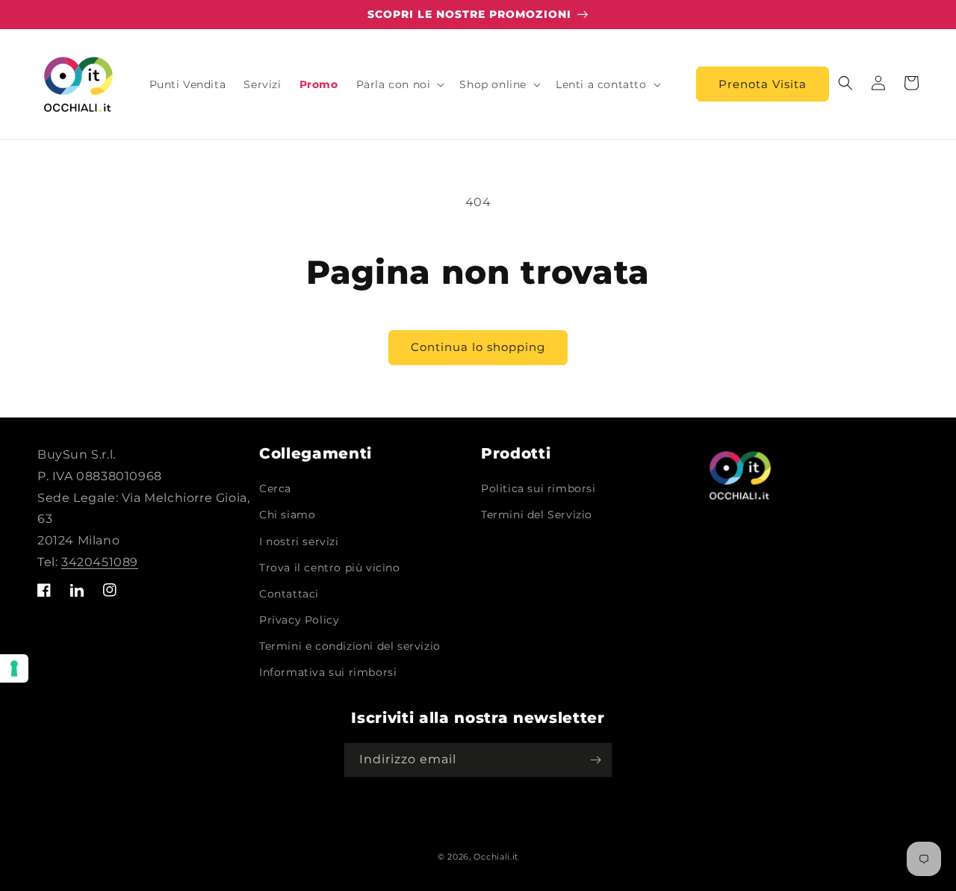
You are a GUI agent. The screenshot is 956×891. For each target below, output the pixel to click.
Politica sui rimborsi (538, 488)
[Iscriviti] (595, 759)
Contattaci (289, 593)
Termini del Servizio (536, 514)
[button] (399, 84)
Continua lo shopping (478, 347)
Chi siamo (287, 514)
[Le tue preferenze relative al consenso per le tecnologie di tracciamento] (14, 668)
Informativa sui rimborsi (328, 672)
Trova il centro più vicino (329, 567)
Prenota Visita (762, 84)
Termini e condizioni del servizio (350, 646)
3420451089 (99, 562)
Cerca (275, 488)
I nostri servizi (299, 541)
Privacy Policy (299, 620)
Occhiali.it (496, 856)
